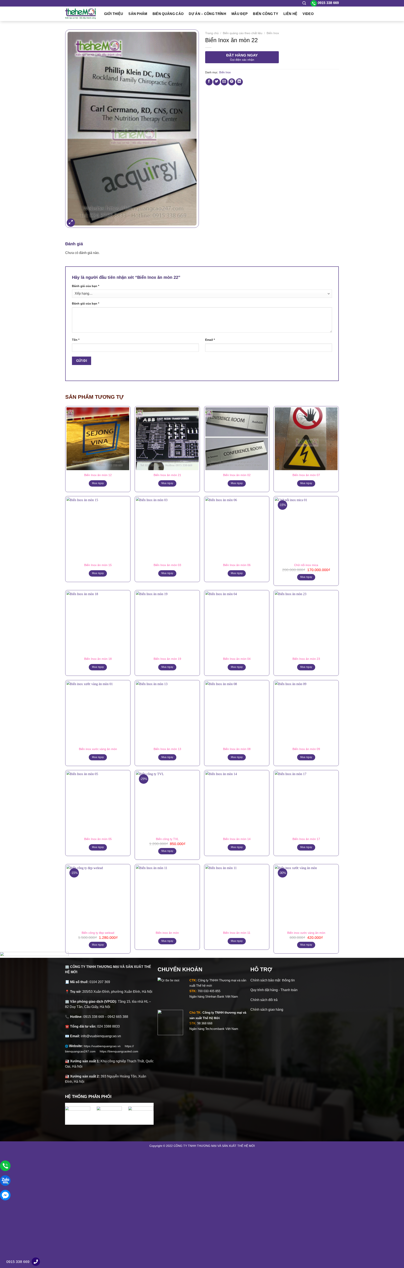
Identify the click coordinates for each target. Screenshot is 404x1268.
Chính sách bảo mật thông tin (272, 980)
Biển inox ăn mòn (167, 932)
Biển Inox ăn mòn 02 (237, 475)
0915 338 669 (17, 1262)
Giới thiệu (113, 14)
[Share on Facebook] (209, 81)
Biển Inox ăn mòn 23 (306, 658)
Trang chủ (212, 33)
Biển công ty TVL (167, 839)
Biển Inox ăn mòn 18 (98, 658)
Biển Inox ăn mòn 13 (167, 749)
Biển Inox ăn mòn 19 (167, 658)
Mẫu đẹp (239, 14)
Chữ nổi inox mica (306, 565)
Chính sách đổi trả (264, 1000)
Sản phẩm (137, 14)
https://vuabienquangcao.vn (104, 1046)
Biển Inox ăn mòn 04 (237, 658)
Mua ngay (98, 483)
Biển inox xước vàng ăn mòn (98, 749)
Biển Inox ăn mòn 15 (98, 565)
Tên (75, 339)
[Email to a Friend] (224, 81)
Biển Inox (273, 33)
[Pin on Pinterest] (231, 81)
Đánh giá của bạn (85, 286)
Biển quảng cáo (168, 14)
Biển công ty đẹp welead (98, 932)
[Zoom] (71, 223)
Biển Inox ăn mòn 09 (306, 749)
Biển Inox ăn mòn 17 (306, 839)
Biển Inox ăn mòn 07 (306, 475)
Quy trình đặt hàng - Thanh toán (274, 990)
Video (308, 14)
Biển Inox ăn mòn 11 (236, 932)
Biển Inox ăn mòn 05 (98, 839)
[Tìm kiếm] (304, 3)
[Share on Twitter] (216, 81)
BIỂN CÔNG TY (265, 14)
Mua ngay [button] (306, 577)
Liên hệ (290, 14)
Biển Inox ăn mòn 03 (167, 565)
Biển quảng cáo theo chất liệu (242, 33)
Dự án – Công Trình (207, 14)
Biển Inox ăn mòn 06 (237, 565)
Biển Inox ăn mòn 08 (237, 749)
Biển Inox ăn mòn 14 (237, 839)
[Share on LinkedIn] (239, 81)
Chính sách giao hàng (266, 1009)
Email (210, 339)
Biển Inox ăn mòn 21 (167, 475)
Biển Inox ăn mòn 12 (98, 475)
